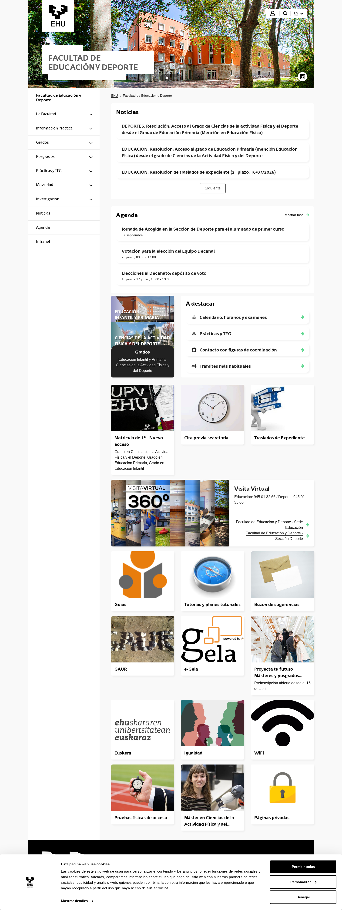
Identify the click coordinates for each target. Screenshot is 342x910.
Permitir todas (303, 867)
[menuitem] (298, 13)
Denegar (303, 897)
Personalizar (300, 882)
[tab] (167, 77)
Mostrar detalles (74, 901)
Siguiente (213, 188)
